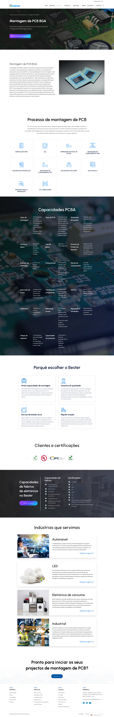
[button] (103, 6)
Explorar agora (85, 553)
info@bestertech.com (98, 1)
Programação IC (37, 699)
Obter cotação (28, 503)
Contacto (98, 5)
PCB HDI (60, 704)
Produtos (67, 5)
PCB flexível (61, 697)
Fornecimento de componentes (41, 702)
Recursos (90, 5)
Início (46, 5)
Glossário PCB (13, 699)
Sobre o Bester (13, 692)
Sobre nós (52, 5)
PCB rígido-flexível (62, 699)
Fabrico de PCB (37, 692)
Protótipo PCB (61, 692)
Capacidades (13, 697)
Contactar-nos (57, 676)
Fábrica (84, 5)
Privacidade (81, 714)
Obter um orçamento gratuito (20, 36)
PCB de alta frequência (63, 706)
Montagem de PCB (38, 695)
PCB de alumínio (62, 702)
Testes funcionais (38, 704)
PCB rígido (60, 695)
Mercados (76, 5)
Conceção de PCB (38, 697)
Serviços (58, 5)
